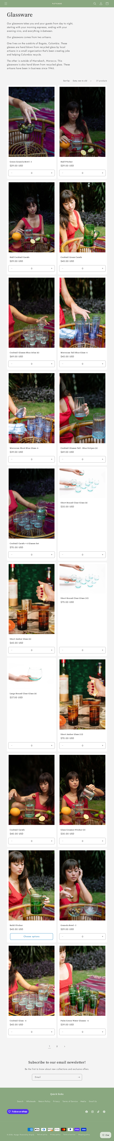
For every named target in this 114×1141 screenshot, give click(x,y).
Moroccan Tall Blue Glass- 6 (74, 352)
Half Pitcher (67, 162)
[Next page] (64, 1046)
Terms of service (69, 1134)
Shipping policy (84, 1134)
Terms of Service (70, 1101)
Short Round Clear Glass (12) (75, 598)
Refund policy (42, 1134)
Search (20, 1101)
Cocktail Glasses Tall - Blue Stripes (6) (79, 448)
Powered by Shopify (27, 1135)
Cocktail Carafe (17, 830)
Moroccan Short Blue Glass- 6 (24, 448)
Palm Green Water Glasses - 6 (75, 1021)
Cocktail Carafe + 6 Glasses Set (24, 543)
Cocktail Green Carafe (71, 257)
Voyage (16, 1135)
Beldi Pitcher (16, 925)
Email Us (93, 1101)
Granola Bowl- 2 (68, 925)
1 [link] (49, 1046)
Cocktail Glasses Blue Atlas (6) (24, 352)
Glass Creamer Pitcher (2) (73, 830)
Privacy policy (55, 1134)
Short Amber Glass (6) (20, 639)
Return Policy (44, 1101)
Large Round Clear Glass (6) (23, 693)
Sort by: (66, 80)
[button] (6, 4)
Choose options (31, 936)
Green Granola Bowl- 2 (21, 162)
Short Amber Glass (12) (72, 734)
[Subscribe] (79, 1077)
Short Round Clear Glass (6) (74, 503)
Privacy (56, 1101)
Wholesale (31, 1101)
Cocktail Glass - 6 (18, 1021)
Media (83, 1101)
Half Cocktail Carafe (19, 257)
